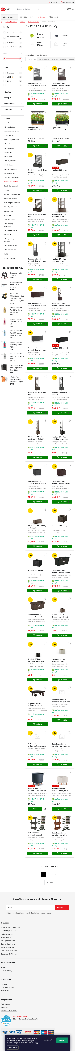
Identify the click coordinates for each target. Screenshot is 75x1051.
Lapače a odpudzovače (11, 140)
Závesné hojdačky (10, 258)
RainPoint (14, 43)
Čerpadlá (7, 123)
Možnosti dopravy (7, 934)
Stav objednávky (6, 971)
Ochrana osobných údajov (9, 954)
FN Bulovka (4, 1007)
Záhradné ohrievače (10, 245)
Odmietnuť (47, 1040)
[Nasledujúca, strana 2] (49, 874)
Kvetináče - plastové (11, 186)
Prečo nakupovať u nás (8, 931)
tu (37, 1043)
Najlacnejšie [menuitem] (44, 59)
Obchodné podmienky (8, 944)
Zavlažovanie (8, 152)
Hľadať (38, 9)
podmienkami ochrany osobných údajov (39, 913)
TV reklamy (5, 991)
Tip (14, 85)
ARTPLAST (14, 32)
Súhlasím (62, 1040)
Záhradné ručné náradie (12, 144)
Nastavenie (13, 1047)
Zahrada (7, 119)
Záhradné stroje (9, 148)
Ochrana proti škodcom (12, 203)
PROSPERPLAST (14, 37)
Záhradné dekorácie (10, 230)
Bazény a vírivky (9, 135)
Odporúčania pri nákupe (9, 950)
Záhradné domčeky (10, 250)
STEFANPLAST (14, 47)
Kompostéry (8, 234)
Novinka (14, 81)
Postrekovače (8, 211)
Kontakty (54, 2)
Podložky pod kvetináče (12, 194)
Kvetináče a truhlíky (11, 182)
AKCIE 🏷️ (14, 77)
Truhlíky (7, 190)
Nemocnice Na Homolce (9, 1011)
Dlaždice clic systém (10, 169)
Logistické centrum (7, 987)
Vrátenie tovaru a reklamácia (10, 927)
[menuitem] (9, 17)
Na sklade (14, 73)
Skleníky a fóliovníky (11, 207)
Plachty (6, 254)
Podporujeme (5, 1004)
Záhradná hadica (9, 127)
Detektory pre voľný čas (11, 131)
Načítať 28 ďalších (51, 866)
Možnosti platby (6, 937)
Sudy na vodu (8, 156)
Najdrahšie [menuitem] (31, 59)
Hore (51, 883)
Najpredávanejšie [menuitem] (59, 59)
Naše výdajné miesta (8, 941)
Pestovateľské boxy (10, 198)
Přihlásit (4, 967)
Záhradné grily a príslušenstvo (9, 225)
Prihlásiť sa (61, 907)
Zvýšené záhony (9, 219)
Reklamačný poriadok (8, 947)
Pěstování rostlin (9, 173)
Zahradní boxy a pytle (11, 177)
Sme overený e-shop (20, 1016)
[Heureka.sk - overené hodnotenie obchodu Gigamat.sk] (6, 1020)
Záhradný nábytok (10, 161)
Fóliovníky (7, 215)
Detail (35, 809)
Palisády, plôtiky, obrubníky (9, 240)
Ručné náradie (8, 165)
